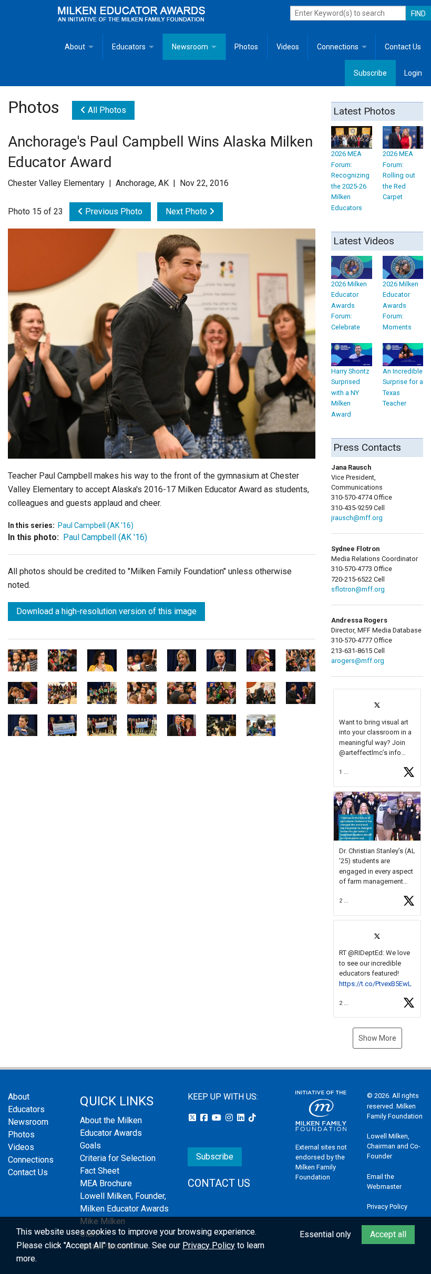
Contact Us (403, 47)
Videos (287, 47)
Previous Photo (112, 211)
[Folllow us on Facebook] (205, 1118)
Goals (90, 1146)
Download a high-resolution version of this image (106, 611)
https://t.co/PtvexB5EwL (375, 984)
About (75, 47)
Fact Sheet (99, 1171)
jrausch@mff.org (357, 518)
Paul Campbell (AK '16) (96, 525)
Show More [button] (377, 1038)
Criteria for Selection (118, 1158)
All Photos (106, 110)
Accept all (388, 1234)
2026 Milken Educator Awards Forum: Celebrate (349, 305)
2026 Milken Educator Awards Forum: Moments (400, 305)
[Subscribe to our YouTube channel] (217, 1118)
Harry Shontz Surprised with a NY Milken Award (350, 392)
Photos (246, 47)
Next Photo (187, 211)
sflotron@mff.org (358, 589)
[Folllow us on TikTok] (252, 1118)
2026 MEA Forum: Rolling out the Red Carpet (399, 175)
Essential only (325, 1234)
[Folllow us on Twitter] (193, 1118)
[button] (377, 737)
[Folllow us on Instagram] (230, 1118)
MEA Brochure (106, 1183)
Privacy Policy (387, 1206)
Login (413, 73)
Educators (129, 47)
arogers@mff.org (357, 661)
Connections (337, 47)
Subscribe (370, 73)
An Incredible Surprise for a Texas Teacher (403, 387)
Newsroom (190, 47)
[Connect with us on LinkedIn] (242, 1118)
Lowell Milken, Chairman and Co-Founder (393, 1146)
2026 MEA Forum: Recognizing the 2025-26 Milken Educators (350, 180)
